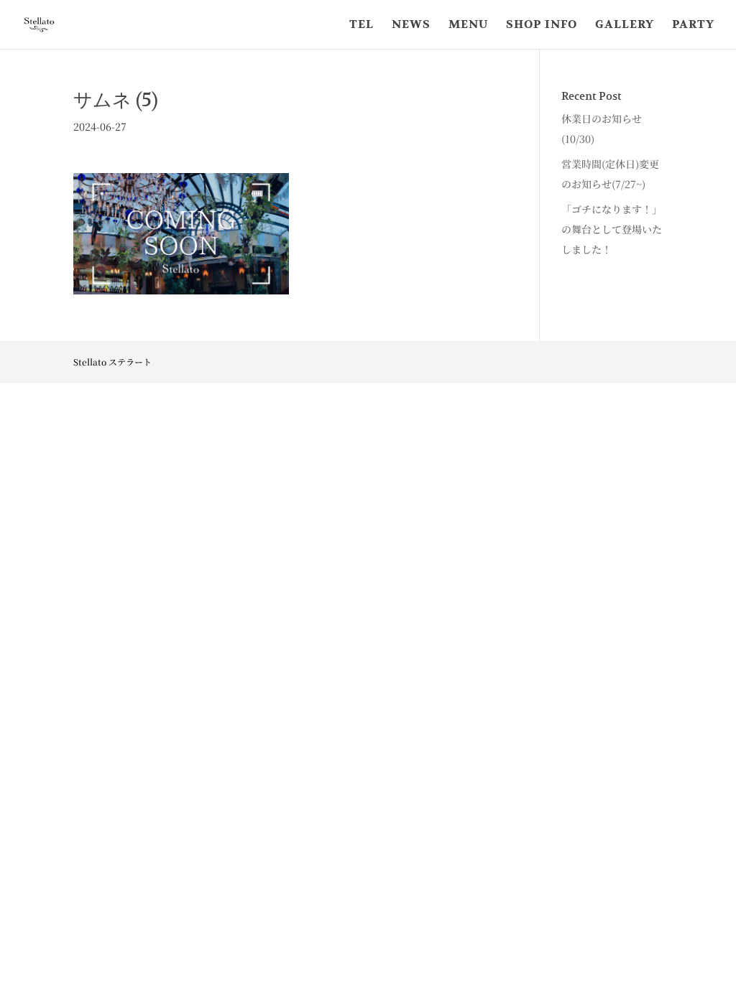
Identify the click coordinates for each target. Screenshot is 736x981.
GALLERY (624, 25)
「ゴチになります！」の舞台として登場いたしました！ (611, 229)
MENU (468, 25)
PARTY (693, 25)
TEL (361, 25)
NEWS (411, 25)
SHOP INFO (541, 25)
